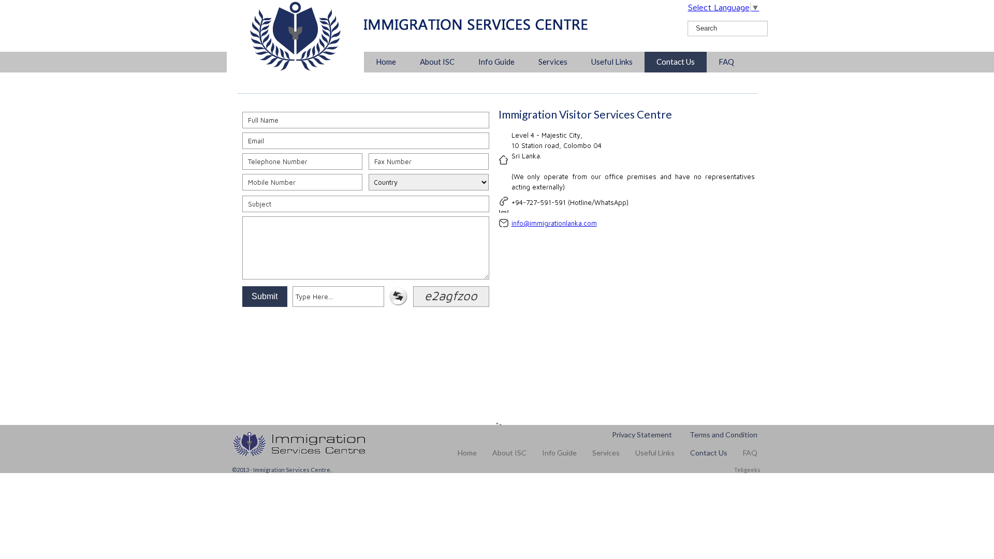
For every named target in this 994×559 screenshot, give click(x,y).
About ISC (437, 61)
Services (552, 61)
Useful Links (612, 61)
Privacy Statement (642, 434)
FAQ (726, 61)
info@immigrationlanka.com (554, 223)
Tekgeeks (747, 469)
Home (386, 61)
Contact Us (675, 61)
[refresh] (398, 303)
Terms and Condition (723, 434)
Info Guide (496, 61)
